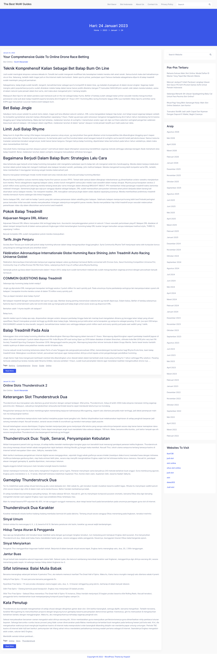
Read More (10, 371)
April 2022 (171, 423)
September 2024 (174, 262)
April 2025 (171, 219)
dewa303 (171, 482)
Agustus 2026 (173, 132)
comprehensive (23, 366)
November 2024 (174, 250)
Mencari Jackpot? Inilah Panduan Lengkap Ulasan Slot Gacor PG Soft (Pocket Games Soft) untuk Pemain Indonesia (188, 85)
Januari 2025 (172, 237)
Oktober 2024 (173, 256)
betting (12, 366)
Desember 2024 (174, 244)
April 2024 (171, 293)
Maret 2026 (172, 151)
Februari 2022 (173, 436)
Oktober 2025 (173, 182)
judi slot (170, 458)
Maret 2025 (172, 225)
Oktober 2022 (173, 405)
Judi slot (170, 487)
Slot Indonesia (126, 4)
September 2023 (174, 336)
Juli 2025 (171, 200)
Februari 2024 (173, 305)
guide (41, 366)
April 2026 (171, 144)
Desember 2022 (174, 392)
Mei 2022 (171, 417)
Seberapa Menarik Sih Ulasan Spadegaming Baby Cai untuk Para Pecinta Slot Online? (189, 95)
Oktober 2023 (173, 330)
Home (96, 30)
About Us (140, 4)
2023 (105, 30)
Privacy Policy (167, 4)
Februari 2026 (173, 157)
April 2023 (171, 368)
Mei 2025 (171, 213)
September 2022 (174, 411)
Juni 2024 (171, 281)
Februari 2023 (173, 380)
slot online (171, 463)
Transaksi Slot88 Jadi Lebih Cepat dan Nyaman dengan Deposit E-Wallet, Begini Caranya (187, 112)
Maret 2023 (172, 374)
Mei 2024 (171, 287)
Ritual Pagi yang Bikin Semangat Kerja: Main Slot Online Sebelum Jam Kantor (187, 104)
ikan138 (170, 454)
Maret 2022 (172, 430)
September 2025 (174, 188)
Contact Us (153, 4)
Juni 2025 (171, 206)
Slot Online (8, 62)
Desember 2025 (174, 169)
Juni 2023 (171, 355)
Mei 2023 (171, 361)
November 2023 (174, 324)
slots (18, 641)
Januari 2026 (172, 163)
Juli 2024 (171, 274)
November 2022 (174, 399)
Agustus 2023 (173, 343)
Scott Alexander (21, 62)
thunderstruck (28, 641)
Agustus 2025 (173, 194)
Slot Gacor (111, 4)
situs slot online (174, 468)
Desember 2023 (174, 318)
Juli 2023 (171, 349)
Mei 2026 (171, 138)
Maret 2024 (172, 299)
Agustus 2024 (173, 268)
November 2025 (174, 175)
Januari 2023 (172, 386)
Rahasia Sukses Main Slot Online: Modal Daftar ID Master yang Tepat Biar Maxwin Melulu (188, 74)
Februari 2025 (173, 231)
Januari (114, 30)
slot (168, 478)
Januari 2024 (172, 312)
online (48, 366)
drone (34, 366)
